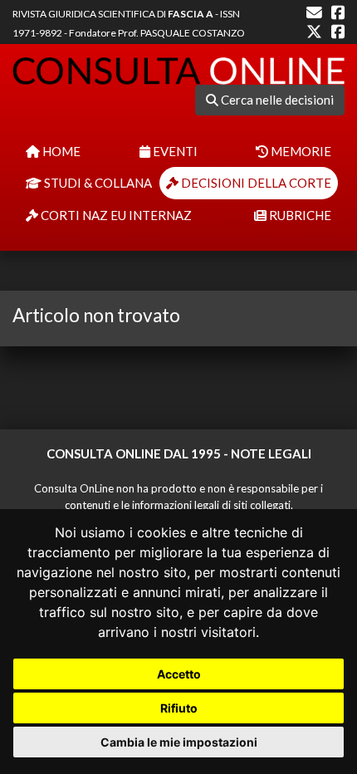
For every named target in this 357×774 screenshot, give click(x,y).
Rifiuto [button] (179, 708)
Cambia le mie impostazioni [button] (178, 742)
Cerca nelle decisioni (276, 99)
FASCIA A (190, 13)
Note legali (271, 453)
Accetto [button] (179, 674)
